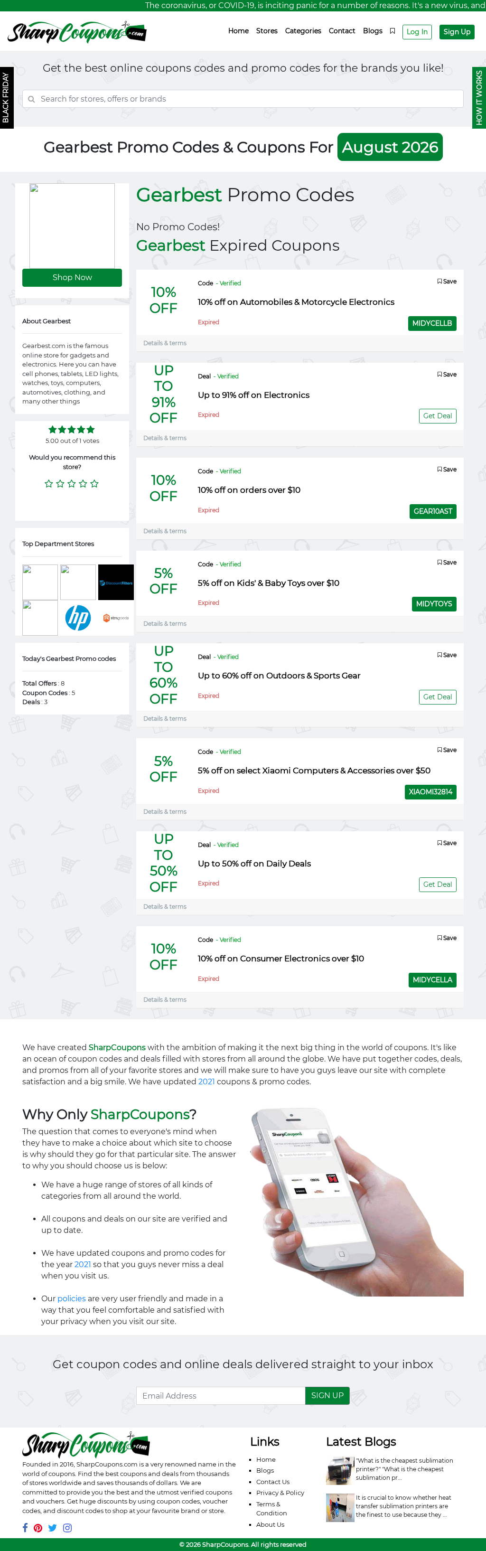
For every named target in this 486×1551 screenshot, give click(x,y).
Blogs (373, 31)
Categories (303, 31)
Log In (417, 32)
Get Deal (437, 416)
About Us (270, 1524)
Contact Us (273, 1481)
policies (71, 1298)
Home (238, 31)
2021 (206, 1081)
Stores (267, 31)
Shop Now (72, 277)
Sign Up (457, 32)
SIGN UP (327, 1395)
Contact (342, 31)
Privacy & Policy (280, 1492)
